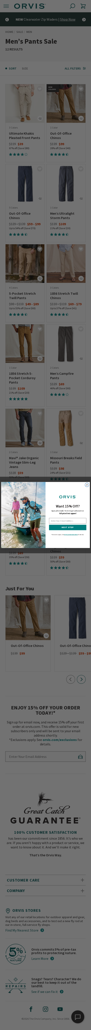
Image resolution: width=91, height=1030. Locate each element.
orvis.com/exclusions (71, 535)
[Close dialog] (87, 485)
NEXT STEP (68, 527)
